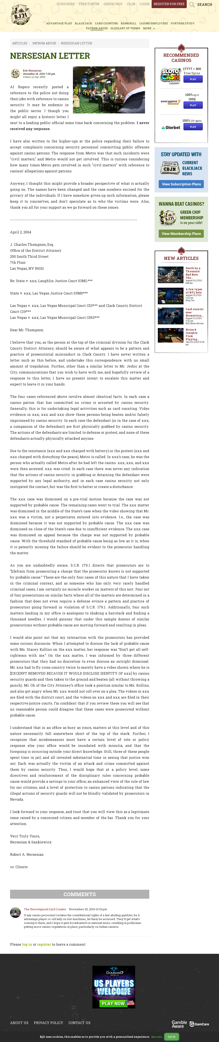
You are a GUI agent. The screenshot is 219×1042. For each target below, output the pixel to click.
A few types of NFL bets (194, 290)
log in (27, 944)
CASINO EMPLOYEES (153, 23)
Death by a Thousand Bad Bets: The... (193, 272)
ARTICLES (19, 43)
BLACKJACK (83, 23)
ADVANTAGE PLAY (59, 23)
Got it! (171, 1037)
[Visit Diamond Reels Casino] (114, 989)
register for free (169, 4)
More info (156, 1037)
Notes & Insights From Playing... (192, 334)
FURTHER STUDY (183, 23)
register (44, 944)
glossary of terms (125, 28)
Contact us (79, 1022)
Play (193, 79)
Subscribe (66, 4)
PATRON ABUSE (97, 28)
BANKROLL (128, 23)
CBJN (131, 4)
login (144, 4)
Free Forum (89, 4)
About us (19, 1022)
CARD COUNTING (106, 23)
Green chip (113, 4)
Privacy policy (48, 1022)
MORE (148, 28)
